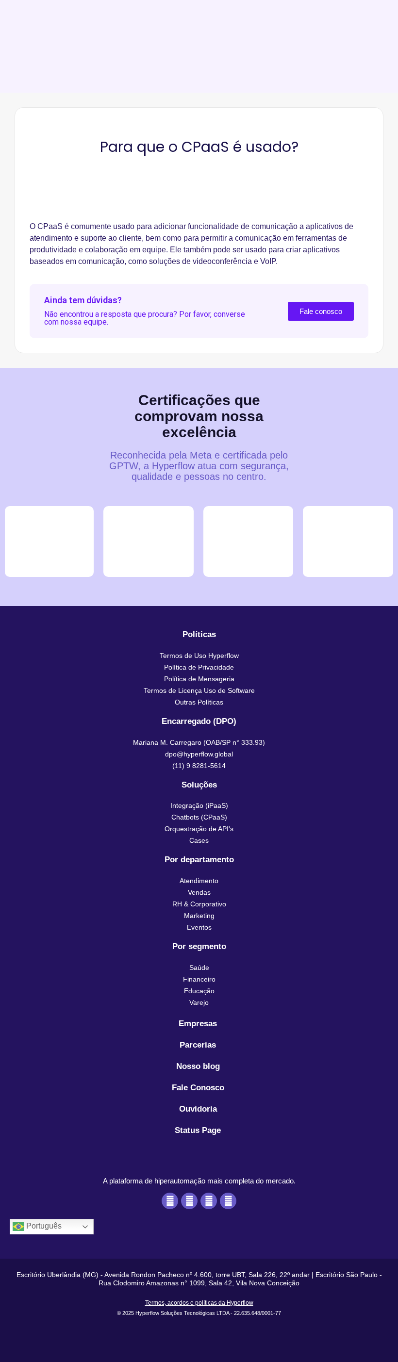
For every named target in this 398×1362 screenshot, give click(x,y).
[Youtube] (189, 1201)
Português (43, 1226)
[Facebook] (170, 1201)
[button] (199, 742)
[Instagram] (208, 1201)
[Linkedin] (228, 1201)
